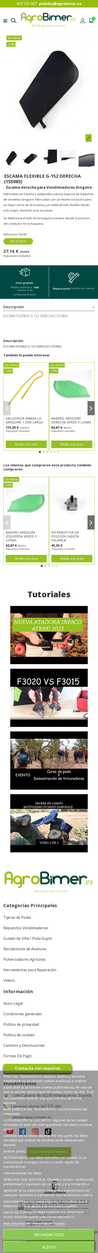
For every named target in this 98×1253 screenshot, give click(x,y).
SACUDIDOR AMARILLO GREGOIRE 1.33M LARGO (24, 420)
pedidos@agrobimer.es (60, 4)
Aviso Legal (13, 1003)
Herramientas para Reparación (29, 969)
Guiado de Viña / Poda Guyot (27, 938)
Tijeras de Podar (17, 917)
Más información (16, 1223)
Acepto (49, 1247)
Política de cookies (19, 1034)
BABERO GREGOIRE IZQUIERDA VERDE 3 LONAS (21, 536)
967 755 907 (27, 4)
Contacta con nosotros (37, 1068)
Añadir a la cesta (26, 444)
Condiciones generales (22, 1013)
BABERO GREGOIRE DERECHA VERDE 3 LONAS (71, 420)
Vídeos (9, 980)
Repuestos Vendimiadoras (25, 927)
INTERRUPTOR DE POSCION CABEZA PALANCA (65, 536)
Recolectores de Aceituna (24, 948)
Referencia (10, 234)
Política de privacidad (21, 1024)
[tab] (49, 307)
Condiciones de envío (24, 294)
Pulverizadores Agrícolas (24, 959)
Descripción (13, 307)
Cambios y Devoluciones (24, 1045)
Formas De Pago (17, 1055)
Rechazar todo (49, 1234)
